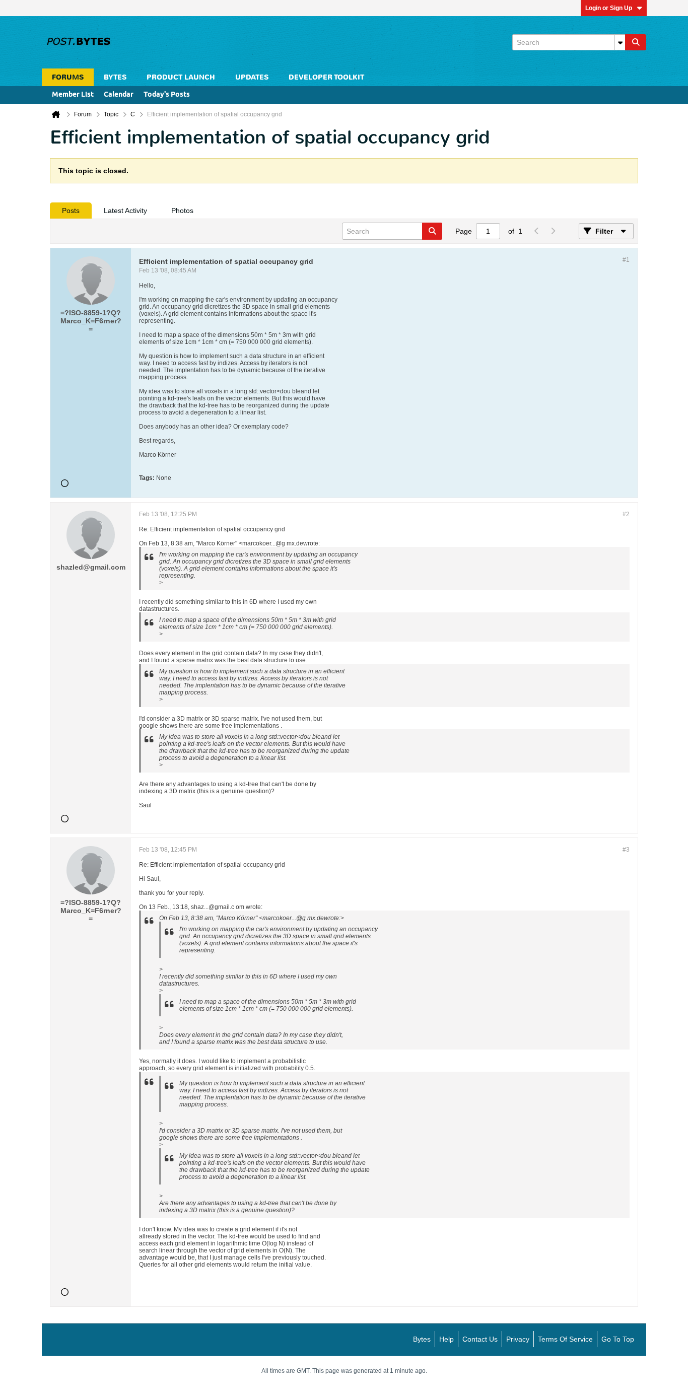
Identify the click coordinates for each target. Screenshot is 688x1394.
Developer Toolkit (326, 77)
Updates (251, 77)
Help (446, 1339)
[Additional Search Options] (620, 42)
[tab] (71, 210)
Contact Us (480, 1339)
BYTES (115, 77)
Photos (182, 210)
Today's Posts (167, 95)
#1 (626, 259)
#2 (626, 514)
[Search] (635, 42)
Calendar (118, 95)
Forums (68, 77)
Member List (73, 95)
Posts (71, 210)
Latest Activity (125, 210)
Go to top (617, 1339)
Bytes (422, 1339)
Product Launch (181, 77)
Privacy (517, 1339)
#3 (626, 849)
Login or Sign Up (608, 8)
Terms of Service (565, 1339)
